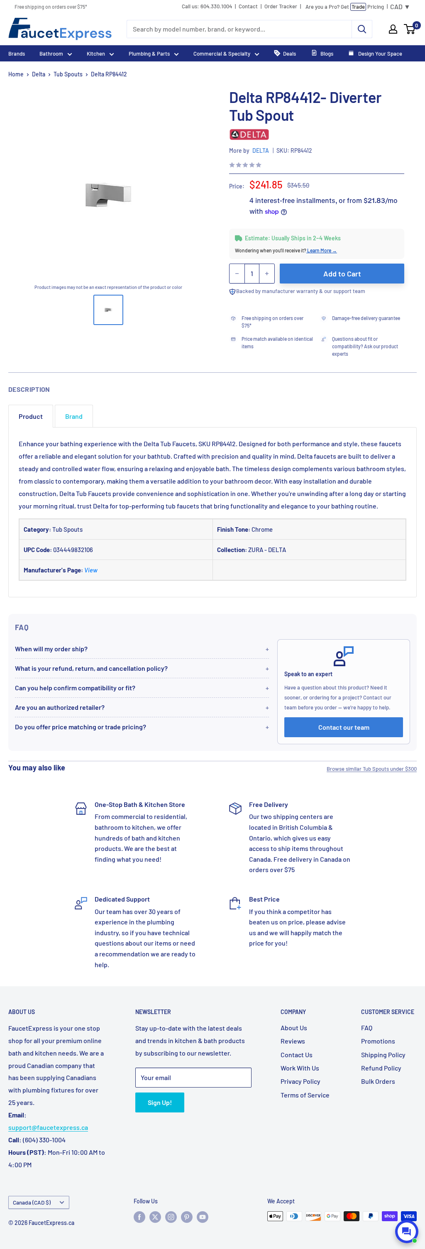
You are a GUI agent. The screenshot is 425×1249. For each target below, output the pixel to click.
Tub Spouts (68, 74)
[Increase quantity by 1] (266, 273)
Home (16, 74)
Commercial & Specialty (221, 53)
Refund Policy (381, 1068)
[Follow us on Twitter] (155, 1217)
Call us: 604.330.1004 (207, 6)
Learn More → (321, 250)
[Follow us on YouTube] (202, 1217)
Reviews (293, 1041)
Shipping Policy (383, 1054)
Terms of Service (305, 1095)
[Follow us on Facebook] (139, 1217)
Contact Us (297, 1054)
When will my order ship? (51, 649)
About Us (294, 1027)
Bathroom (51, 53)
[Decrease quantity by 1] (237, 273)
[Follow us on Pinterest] (187, 1217)
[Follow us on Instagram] (171, 1217)
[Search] (362, 29)
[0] (410, 29)
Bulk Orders (378, 1081)
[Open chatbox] (406, 1231)
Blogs (326, 53)
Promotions (378, 1041)
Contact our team (343, 727)
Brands (16, 53)
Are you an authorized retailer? (60, 707)
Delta (38, 74)
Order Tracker (280, 6)
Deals (289, 53)
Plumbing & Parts (149, 53)
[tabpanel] (212, 512)
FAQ (366, 1027)
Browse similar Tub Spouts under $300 (372, 768)
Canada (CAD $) (32, 1202)
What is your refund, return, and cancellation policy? (91, 668)
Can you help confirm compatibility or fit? (75, 688)
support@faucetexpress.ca (48, 1127)
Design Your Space (379, 53)
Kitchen (96, 53)
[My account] (393, 29)
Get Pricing (344, 6)
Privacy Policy (300, 1081)
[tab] (30, 416)
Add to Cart (342, 273)
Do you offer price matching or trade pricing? (80, 727)
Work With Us (300, 1068)
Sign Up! (160, 1102)
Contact (248, 6)
